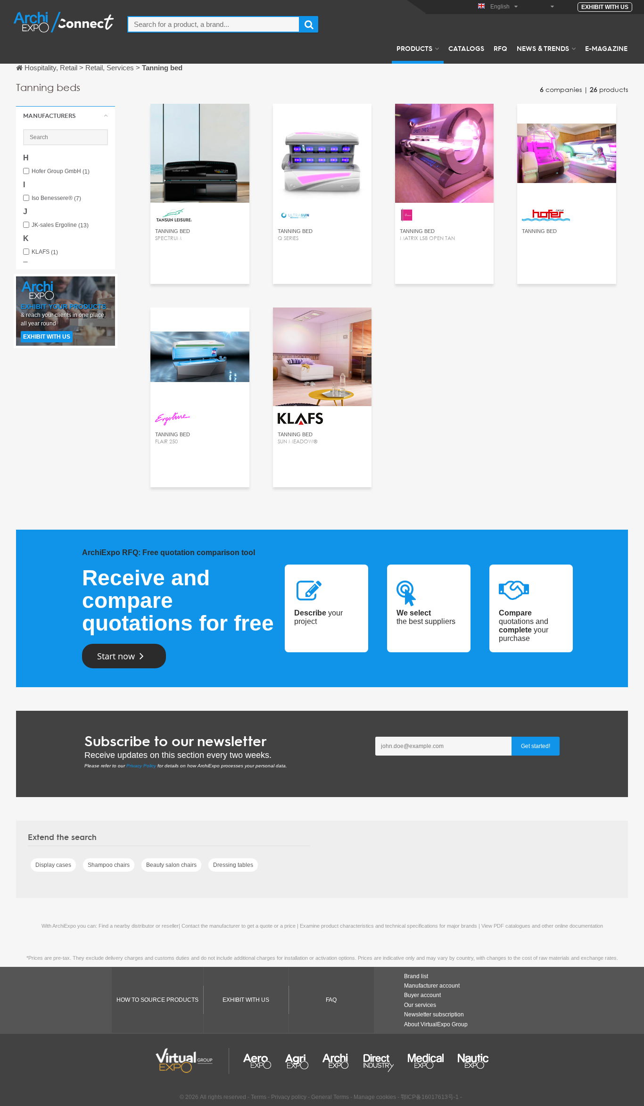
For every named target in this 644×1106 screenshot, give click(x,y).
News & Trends (543, 48)
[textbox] (213, 24)
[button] (65, 115)
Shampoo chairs (109, 865)
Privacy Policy (141, 765)
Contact (200, 119)
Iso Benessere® (56, 198)
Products (414, 48)
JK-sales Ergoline (60, 225)
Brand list (416, 976)
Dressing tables (233, 865)
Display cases (53, 865)
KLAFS (45, 252)
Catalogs (466, 48)
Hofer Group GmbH (61, 171)
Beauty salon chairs (171, 865)
